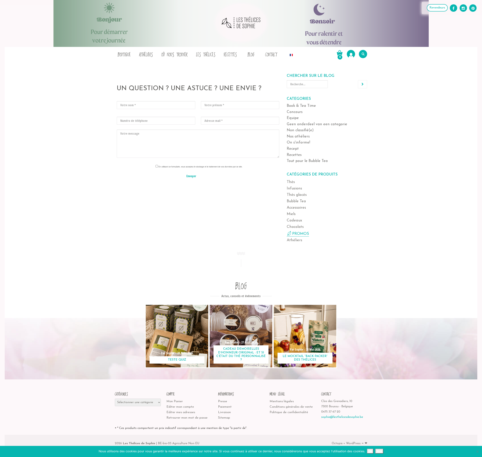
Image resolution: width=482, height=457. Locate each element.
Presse (222, 401)
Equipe (293, 118)
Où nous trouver (174, 55)
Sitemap (224, 417)
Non (379, 451)
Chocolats (295, 227)
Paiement (225, 406)
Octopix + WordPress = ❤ (349, 443)
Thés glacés (297, 195)
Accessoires (296, 208)
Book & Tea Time (301, 106)
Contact (271, 55)
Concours (295, 112)
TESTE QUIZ (177, 359)
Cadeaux (294, 220)
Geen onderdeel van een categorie (317, 124)
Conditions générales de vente (291, 406)
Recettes (230, 55)
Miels (291, 214)
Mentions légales (282, 401)
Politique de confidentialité (289, 412)
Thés (291, 182)
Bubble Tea (296, 201)
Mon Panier (174, 401)
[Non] (477, 451)
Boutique (124, 55)
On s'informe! (298, 142)
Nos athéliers (298, 136)
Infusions (294, 188)
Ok (370, 451)
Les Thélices (205, 55)
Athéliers (146, 55)
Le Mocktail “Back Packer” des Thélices (305, 358)
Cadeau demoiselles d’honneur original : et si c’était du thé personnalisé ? (241, 354)
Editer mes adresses (180, 412)
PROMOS (300, 234)
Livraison (224, 412)
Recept (293, 149)
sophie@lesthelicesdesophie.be (342, 417)
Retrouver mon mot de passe (186, 417)
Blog (251, 55)
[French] (291, 54)
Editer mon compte (180, 406)
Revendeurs (437, 7)
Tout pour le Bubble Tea (307, 161)
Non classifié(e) (300, 130)
